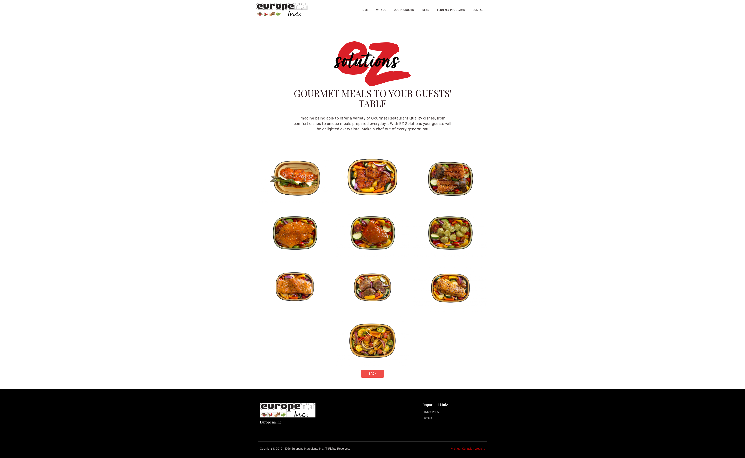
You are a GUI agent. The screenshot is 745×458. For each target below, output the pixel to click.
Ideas (425, 9)
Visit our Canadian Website (468, 448)
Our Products (404, 9)
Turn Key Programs (451, 9)
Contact (479, 9)
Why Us (381, 9)
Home (364, 9)
